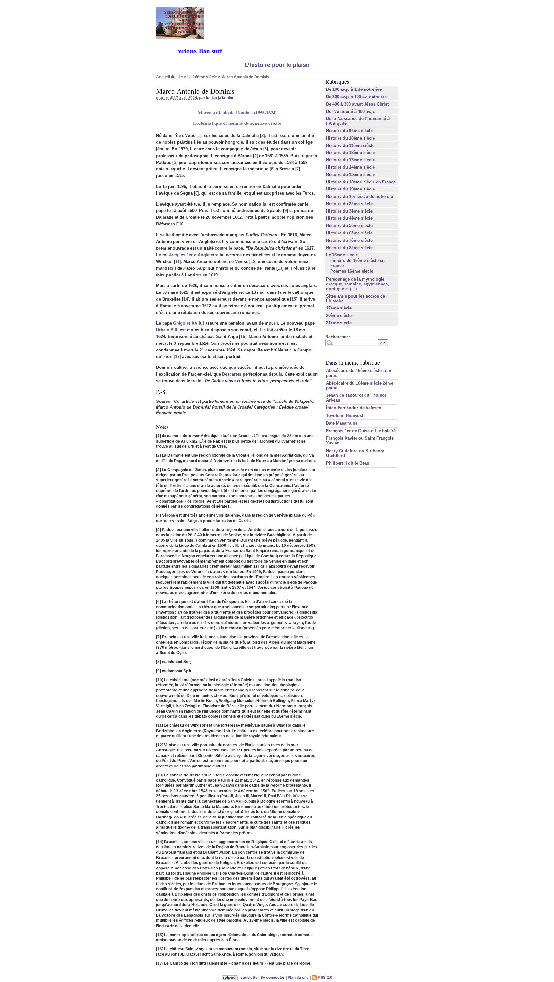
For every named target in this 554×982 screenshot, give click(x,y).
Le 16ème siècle (202, 77)
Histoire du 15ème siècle (350, 174)
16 (242, 336)
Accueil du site (169, 77)
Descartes (231, 374)
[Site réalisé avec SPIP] (230, 977)
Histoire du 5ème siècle (349, 225)
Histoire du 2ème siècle (349, 203)
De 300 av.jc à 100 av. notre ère (356, 96)
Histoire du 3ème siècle (349, 211)
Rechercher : (337, 336)
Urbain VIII (166, 329)
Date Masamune (341, 423)
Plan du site (298, 977)
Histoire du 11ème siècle (350, 145)
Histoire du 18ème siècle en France (361, 182)
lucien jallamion (220, 98)
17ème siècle (339, 308)
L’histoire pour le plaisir (277, 65)
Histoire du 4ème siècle (349, 218)
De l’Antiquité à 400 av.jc (350, 111)
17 (177, 356)
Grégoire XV (185, 323)
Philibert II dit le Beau (347, 463)
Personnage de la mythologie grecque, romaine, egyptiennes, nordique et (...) (357, 284)
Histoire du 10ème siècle (350, 138)
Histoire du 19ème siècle (350, 189)
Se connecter (272, 977)
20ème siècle (339, 315)
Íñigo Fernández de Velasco (353, 407)
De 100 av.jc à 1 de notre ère (354, 89)
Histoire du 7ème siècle (349, 240)
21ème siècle (339, 322)
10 (180, 224)
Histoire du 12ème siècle (350, 152)
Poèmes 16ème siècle (351, 271)
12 (253, 261)
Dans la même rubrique (352, 362)
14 (185, 299)
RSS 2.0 (324, 977)
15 (293, 299)
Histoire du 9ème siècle (349, 130)
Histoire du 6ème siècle (349, 233)
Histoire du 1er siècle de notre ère (359, 196)
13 (280, 268)
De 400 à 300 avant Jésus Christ (357, 104)
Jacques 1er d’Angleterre (193, 254)
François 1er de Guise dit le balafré (361, 430)
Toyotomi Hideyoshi (346, 415)
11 (177, 261)
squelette (248, 977)
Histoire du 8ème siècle (349, 247)
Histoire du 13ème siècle (350, 159)
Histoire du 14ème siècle (350, 167)
